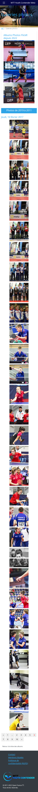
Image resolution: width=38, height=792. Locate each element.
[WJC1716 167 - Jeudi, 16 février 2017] (19, 455)
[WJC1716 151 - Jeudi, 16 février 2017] (19, 129)
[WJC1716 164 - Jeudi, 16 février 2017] (19, 394)
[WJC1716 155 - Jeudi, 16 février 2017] (19, 211)
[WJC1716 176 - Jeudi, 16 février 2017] (19, 639)
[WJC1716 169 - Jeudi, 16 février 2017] (19, 496)
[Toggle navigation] (4, 3)
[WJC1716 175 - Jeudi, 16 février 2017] (19, 618)
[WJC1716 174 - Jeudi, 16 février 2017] (19, 598)
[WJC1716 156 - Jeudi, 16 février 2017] (19, 231)
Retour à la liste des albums (12, 746)
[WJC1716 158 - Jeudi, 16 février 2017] (19, 272)
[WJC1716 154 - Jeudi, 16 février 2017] (19, 190)
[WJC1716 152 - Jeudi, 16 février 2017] (19, 150)
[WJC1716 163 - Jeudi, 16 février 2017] (19, 374)
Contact (11, 754)
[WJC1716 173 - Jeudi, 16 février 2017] (19, 578)
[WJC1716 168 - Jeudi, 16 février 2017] (19, 476)
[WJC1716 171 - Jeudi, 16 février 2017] (19, 537)
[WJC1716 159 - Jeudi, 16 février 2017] (19, 292)
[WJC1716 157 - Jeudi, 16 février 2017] (19, 251)
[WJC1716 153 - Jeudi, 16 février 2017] (19, 170)
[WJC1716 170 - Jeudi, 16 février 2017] (19, 516)
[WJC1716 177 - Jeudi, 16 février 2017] (19, 659)
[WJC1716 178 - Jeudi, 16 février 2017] (19, 680)
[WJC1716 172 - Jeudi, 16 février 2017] (19, 557)
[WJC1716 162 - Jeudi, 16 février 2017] (19, 353)
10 (17, 739)
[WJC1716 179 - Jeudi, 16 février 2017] (19, 700)
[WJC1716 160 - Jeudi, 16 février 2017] (19, 313)
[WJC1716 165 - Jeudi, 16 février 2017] (19, 415)
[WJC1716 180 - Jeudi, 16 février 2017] (19, 720)
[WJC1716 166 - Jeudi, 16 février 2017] (19, 435)
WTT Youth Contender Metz (23, 2)
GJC (2, 28)
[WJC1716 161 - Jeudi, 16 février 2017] (19, 333)
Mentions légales (15, 757)
